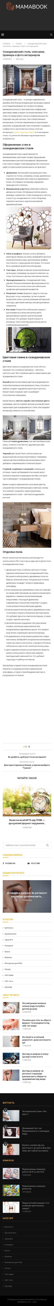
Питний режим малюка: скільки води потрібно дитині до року (34, 1006)
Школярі (8, 987)
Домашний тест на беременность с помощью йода (35, 1131)
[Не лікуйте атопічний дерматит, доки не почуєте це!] (11, 1041)
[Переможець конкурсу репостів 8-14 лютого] (11, 1173)
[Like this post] (26, 746)
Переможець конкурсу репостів (33, 1187)
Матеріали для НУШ (13, 963)
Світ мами (9, 975)
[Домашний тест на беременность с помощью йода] (11, 1132)
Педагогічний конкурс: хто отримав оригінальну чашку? (35, 1206)
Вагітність (9, 928)
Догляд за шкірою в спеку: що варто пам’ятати (35, 1055)
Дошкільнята (10, 934)
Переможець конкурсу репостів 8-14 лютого (33, 1170)
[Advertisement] (27, 21)
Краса (7, 951)
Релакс (19, 43)
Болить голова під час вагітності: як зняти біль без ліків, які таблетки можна (36, 1148)
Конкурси (9, 945)
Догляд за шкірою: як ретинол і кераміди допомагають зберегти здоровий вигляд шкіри (34, 1075)
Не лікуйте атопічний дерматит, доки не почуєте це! (36, 1040)
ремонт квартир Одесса (24, 132)
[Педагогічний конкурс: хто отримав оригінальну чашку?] (11, 1207)
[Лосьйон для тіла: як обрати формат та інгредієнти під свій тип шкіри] (11, 1024)
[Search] (51, 35)
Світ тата (9, 981)
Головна (6, 43)
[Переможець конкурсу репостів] (11, 1190)
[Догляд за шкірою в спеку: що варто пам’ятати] (11, 1058)
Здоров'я (9, 939)
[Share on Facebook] (29, 746)
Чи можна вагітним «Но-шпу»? (34, 1112)
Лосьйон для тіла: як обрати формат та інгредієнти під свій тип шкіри (36, 1023)
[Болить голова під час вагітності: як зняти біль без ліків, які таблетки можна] (11, 1149)
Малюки (8, 957)
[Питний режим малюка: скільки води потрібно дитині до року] (11, 1007)
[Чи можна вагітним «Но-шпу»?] (11, 1115)
